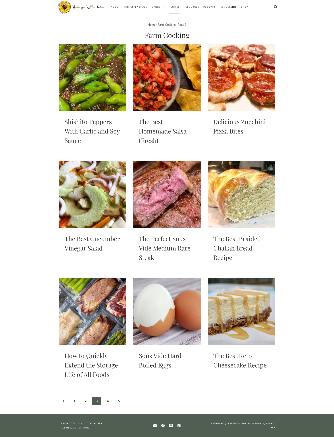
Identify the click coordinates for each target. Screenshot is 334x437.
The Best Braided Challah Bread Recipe (237, 247)
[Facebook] (163, 425)
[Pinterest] (179, 425)
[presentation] (92, 77)
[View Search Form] (275, 6)
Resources (191, 7)
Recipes (174, 7)
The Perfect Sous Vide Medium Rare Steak (164, 247)
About (115, 7)
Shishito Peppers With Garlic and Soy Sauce (92, 130)
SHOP (244, 7)
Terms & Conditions (75, 427)
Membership (228, 7)
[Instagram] (171, 425)
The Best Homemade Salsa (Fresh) (163, 130)
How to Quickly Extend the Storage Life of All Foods (91, 364)
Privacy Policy (71, 423)
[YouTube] (155, 425)
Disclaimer (94, 423)
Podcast (209, 7)
